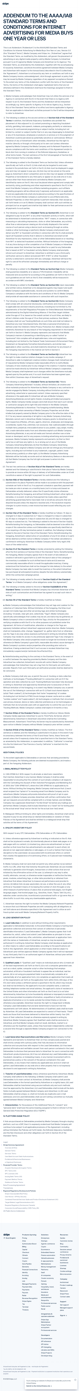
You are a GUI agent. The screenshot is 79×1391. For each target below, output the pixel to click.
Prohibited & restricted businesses (64, 1260)
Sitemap (63, 1268)
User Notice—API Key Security (16, 1197)
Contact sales (65, 1297)
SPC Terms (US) (10, 1171)
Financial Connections (30, 1270)
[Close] (75, 1380)
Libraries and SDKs (47, 1350)
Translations (8, 1188)
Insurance (44, 1292)
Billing (24, 1247)
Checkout (25, 1252)
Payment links (27, 1287)
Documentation (46, 1338)
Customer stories (66, 1241)
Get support (64, 1305)
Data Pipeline (27, 1264)
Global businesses (47, 1258)
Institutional (64, 1282)
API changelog (46, 1347)
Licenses (63, 1265)
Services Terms (10, 1153)
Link (23, 1281)
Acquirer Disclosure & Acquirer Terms (18, 1168)
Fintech (43, 1281)
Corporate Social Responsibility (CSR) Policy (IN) (22, 1208)
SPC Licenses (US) (11, 1174)
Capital (24, 1249)
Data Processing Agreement (14, 1185)
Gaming (44, 1284)
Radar (24, 1295)
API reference (46, 1341)
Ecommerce (45, 1249)
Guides (62, 1238)
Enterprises (45, 1238)
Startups (44, 1241)
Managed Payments (29, 1284)
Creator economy (47, 1278)
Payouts (25, 1292)
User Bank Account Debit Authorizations (19, 1156)
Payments (26, 1290)
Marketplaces (46, 1264)
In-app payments (47, 1261)
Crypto (24, 1261)
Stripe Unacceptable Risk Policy (16, 1194)
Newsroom (64, 1291)
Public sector (46, 1306)
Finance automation (48, 1255)
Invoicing (25, 1275)
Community (64, 1247)
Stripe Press (64, 1294)
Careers (63, 1288)
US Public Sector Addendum (14, 1211)
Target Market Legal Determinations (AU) (19, 1202)
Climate (25, 1255)
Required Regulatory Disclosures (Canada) (20, 1205)
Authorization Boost (29, 1244)
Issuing (24, 1278)
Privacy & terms (65, 1255)
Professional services (49, 1303)
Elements (25, 1267)
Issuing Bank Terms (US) (13, 1176)
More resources (65, 1274)
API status (44, 1344)
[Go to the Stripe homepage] (5, 1234)
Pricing (24, 1238)
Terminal (25, 1307)
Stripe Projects (46, 1353)
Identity (25, 1272)
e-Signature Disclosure (13, 1162)
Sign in (62, 1315)
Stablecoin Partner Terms (14, 1182)
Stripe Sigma (26, 1301)
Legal (5, 1142)
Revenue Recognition (29, 1298)
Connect (25, 1258)
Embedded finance (48, 1252)
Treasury (25, 1310)
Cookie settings (65, 1271)
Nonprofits (45, 1300)
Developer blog (46, 1356)
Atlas (24, 1241)
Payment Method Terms (13, 1179)
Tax (23, 1304)
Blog (61, 1244)
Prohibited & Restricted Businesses (17, 1159)
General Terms (10, 1151)
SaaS (43, 1272)
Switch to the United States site (38, 1386)
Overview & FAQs (11, 1148)
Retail (43, 1309)
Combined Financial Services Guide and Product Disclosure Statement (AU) (31, 1199)
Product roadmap (66, 1285)
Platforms (44, 1270)
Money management (48, 1267)
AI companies (46, 1275)
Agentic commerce (48, 1244)
